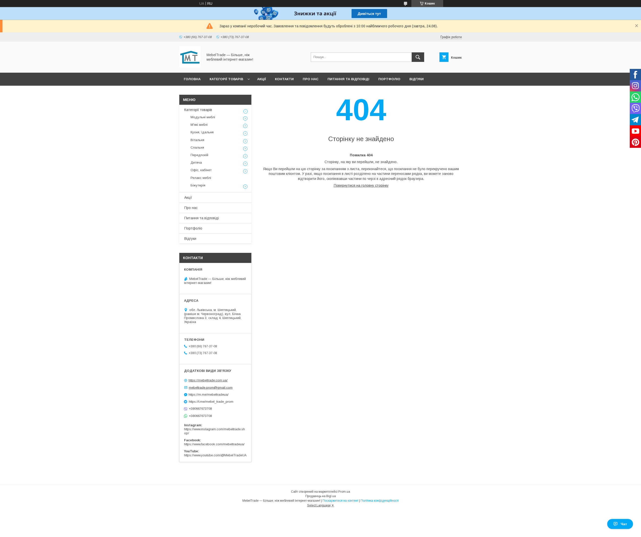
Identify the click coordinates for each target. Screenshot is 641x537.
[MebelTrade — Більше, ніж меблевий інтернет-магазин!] (190, 66)
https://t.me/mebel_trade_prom (211, 401)
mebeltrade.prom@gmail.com (211, 387)
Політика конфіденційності (380, 500)
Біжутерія (198, 185)
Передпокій (199, 155)
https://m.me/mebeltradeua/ (209, 394)
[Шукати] (418, 57)
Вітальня (197, 140)
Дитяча (196, 162)
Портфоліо (389, 79)
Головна (192, 79)
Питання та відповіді (348, 79)
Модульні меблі (203, 117)
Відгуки (416, 79)
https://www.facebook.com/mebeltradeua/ (214, 444)
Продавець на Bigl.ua (320, 496)
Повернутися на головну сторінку (361, 185)
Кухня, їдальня (202, 132)
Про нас (310, 79)
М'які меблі (199, 125)
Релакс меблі (201, 178)
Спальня (197, 147)
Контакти (284, 79)
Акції (261, 79)
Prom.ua (344, 491)
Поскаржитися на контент (340, 500)
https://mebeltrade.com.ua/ (208, 380)
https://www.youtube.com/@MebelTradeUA (215, 455)
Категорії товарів (226, 79)
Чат (624, 524)
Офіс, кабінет (201, 170)
